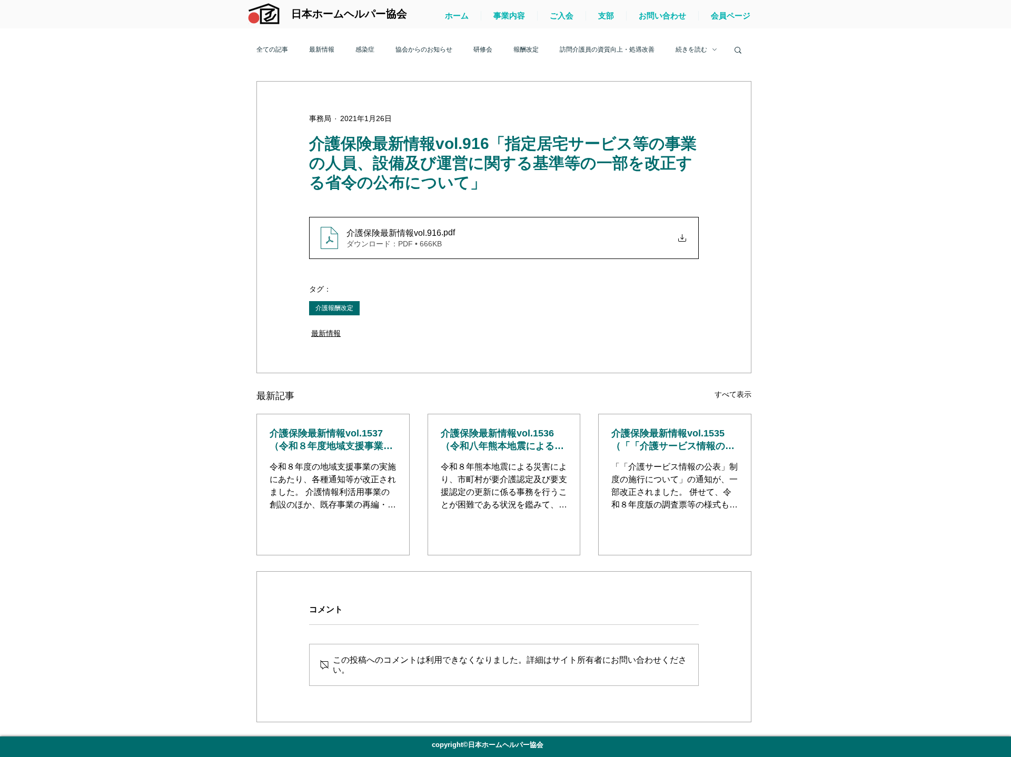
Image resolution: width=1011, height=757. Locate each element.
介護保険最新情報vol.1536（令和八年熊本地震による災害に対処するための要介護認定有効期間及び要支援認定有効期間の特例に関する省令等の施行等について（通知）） (502, 440)
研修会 (482, 49)
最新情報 (321, 49)
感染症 (364, 49)
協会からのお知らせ (423, 49)
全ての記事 (272, 49)
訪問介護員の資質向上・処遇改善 (607, 49)
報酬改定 (526, 49)
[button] (738, 49)
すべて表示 (733, 394)
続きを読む (691, 49)
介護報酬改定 (334, 308)
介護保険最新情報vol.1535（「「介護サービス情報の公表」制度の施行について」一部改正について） (673, 440)
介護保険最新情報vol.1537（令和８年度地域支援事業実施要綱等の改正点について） (331, 440)
